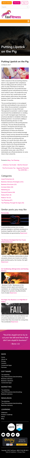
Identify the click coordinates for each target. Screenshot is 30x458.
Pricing (3, 361)
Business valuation (7, 380)
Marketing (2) (5, 189)
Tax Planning (15, 160)
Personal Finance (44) (8, 192)
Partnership (5, 213)
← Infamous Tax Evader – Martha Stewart (14, 165)
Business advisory (6, 378)
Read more (23, 233)
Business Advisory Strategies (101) (12, 182)
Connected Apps (6, 365)
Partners (4, 367)
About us (4, 359)
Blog (9, 160)
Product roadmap (6, 414)
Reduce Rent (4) (6, 195)
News (3, 416)
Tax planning (5, 374)
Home (3, 357)
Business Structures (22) (8, 184)
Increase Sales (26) (7, 187)
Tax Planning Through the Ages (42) (12, 203)
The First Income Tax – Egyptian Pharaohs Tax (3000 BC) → (15, 169)
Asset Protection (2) (7, 179)
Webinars (4, 412)
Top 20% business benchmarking (11, 376)
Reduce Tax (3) (6, 197)
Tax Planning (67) (6, 200)
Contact (3, 363)
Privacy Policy (21, 452)
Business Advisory (7, 405)
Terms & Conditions (11, 452)
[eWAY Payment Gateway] (15, 441)
